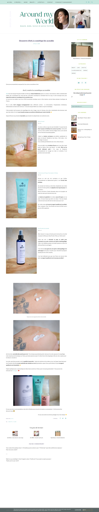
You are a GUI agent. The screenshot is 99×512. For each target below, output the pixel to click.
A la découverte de (76, 70)
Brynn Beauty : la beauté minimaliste (82, 58)
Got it (84, 509)
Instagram (15, 370)
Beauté (11, 421)
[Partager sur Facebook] (60, 418)
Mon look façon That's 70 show (84, 137)
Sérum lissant (41, 121)
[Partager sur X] (63, 418)
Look (78, 67)
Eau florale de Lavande (43, 228)
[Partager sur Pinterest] (66, 418)
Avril (7, 93)
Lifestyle (84, 67)
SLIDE (14, 421)
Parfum (73, 73)
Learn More (78, 509)
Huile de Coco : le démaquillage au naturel (85, 130)
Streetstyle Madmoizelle (83, 124)
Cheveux (85, 70)
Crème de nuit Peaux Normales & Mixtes (48, 173)
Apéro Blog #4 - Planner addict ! (84, 117)
